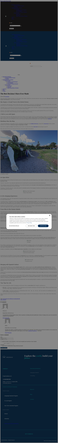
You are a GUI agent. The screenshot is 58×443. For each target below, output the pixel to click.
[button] (14, 225)
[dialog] (29, 221)
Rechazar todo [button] (31, 225)
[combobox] (49, 215)
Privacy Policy (29, 222)
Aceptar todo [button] (43, 225)
